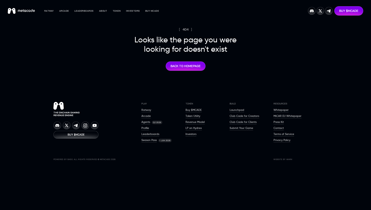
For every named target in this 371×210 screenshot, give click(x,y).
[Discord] (57, 125)
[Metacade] (97, 106)
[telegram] (329, 11)
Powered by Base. (63, 159)
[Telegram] (76, 125)
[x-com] (320, 11)
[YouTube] (94, 125)
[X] (67, 125)
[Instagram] (85, 125)
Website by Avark (282, 159)
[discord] (312, 11)
